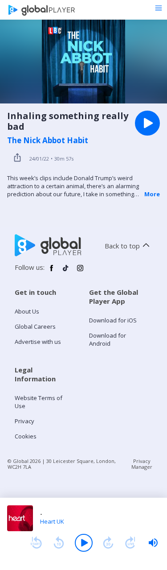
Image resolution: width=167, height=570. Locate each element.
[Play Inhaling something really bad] (147, 123)
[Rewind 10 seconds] (59, 543)
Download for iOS (113, 320)
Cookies (26, 436)
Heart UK (52, 521)
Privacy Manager (141, 464)
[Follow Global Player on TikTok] (66, 271)
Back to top (122, 245)
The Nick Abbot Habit (47, 140)
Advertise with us (38, 342)
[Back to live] (130, 543)
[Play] (84, 543)
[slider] (153, 543)
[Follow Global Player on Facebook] (51, 271)
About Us (27, 311)
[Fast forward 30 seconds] (108, 543)
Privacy (24, 421)
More (152, 194)
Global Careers (35, 326)
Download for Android (107, 339)
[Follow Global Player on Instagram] (80, 271)
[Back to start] (36, 543)
